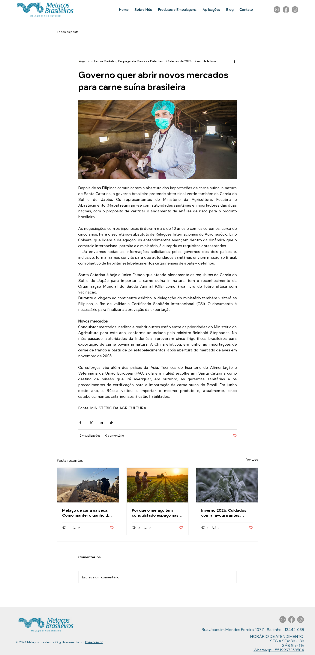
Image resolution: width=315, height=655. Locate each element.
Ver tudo (252, 459)
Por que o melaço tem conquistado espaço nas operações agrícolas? (155, 513)
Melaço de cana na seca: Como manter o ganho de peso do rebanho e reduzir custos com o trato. (87, 513)
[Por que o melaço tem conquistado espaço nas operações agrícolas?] (158, 485)
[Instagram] (295, 9)
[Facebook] (286, 9)
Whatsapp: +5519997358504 (279, 649)
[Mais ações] (234, 61)
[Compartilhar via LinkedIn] (101, 422)
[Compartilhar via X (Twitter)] (91, 422)
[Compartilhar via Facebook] (80, 422)
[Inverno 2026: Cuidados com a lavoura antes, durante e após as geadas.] (227, 485)
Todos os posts (67, 32)
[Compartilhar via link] (112, 422)
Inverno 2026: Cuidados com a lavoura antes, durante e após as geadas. (226, 513)
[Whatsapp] (277, 9)
